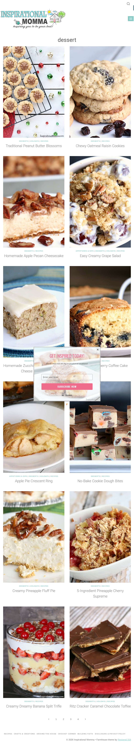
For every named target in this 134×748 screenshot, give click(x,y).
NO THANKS (67, 395)
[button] (67, 356)
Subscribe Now (67, 386)
